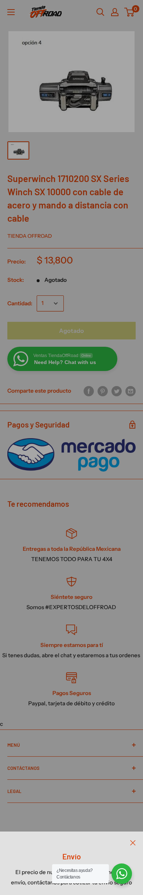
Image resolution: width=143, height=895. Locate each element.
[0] (129, 12)
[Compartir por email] (130, 391)
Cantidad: (19, 303)
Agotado (71, 330)
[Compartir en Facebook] (89, 391)
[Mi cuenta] (114, 12)
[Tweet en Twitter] (116, 391)
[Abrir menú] (11, 12)
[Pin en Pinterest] (103, 391)
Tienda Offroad (29, 236)
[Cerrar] (133, 842)
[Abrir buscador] (100, 12)
